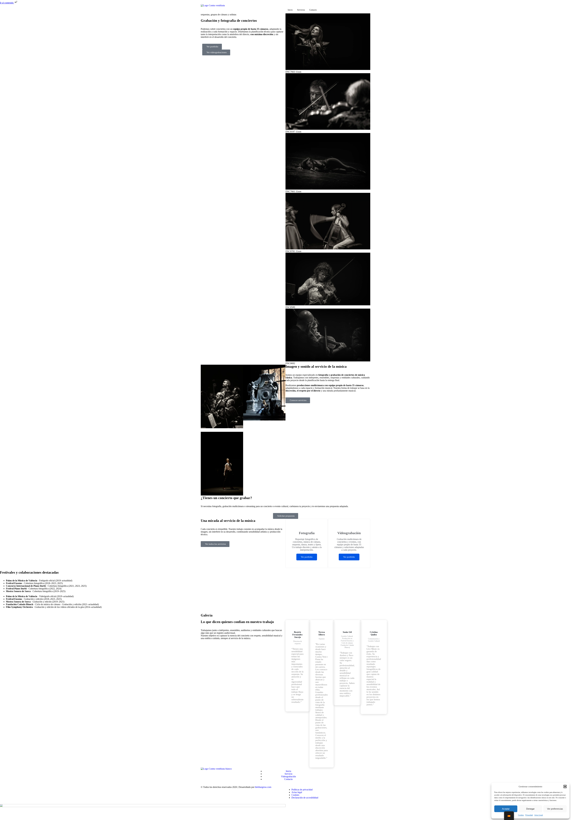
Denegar (530, 809)
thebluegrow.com (263, 787)
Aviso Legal (538, 815)
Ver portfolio (307, 557)
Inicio (290, 10)
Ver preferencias (555, 809)
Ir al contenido (7, 2)
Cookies (521, 815)
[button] (565, 786)
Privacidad (529, 815)
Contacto (313, 10)
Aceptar (506, 809)
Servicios (301, 10)
